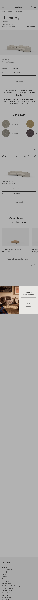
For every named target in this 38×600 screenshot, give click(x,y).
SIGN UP (28, 303)
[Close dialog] (37, 286)
